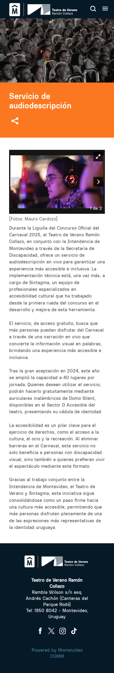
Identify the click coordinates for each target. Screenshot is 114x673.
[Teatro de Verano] (44, 9)
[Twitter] (51, 631)
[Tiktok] (74, 631)
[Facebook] (40, 631)
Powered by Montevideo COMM (57, 653)
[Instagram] (62, 631)
